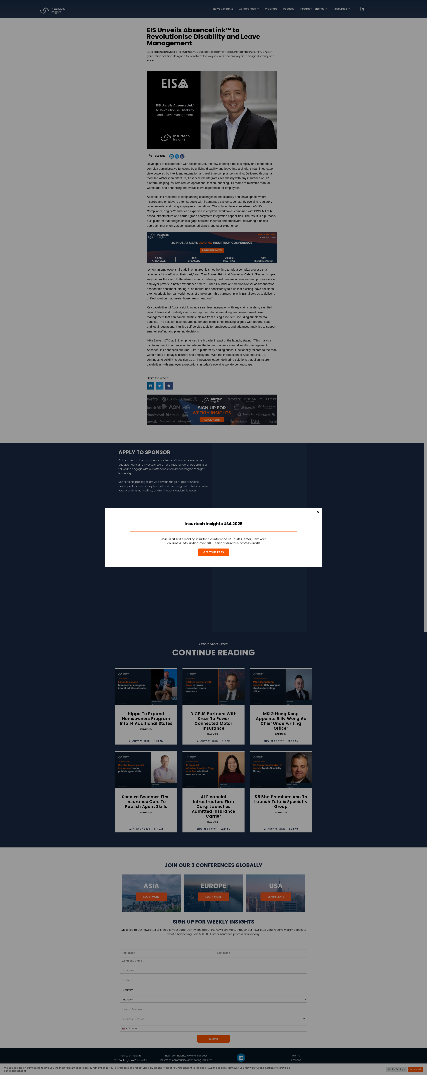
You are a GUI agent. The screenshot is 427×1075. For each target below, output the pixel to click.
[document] (213, 537)
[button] (318, 512)
